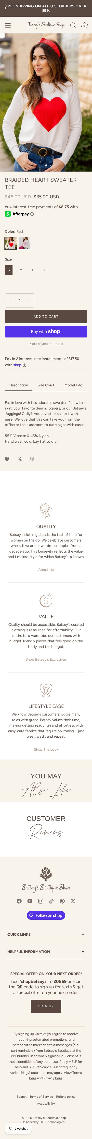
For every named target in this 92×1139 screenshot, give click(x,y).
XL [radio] (45, 270)
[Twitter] (73, 900)
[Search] (73, 26)
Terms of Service (41, 1096)
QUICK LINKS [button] (46, 934)
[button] (46, 102)
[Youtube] (29, 900)
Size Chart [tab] (46, 385)
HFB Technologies (52, 1122)
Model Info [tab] (73, 385)
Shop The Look (46, 749)
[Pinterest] (62, 900)
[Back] (6, 8)
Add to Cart (46, 316)
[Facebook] (19, 900)
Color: (14, 231)
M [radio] (21, 270)
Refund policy (66, 1096)
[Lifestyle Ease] (46, 690)
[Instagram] (40, 900)
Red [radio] (11, 243)
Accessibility (46, 1103)
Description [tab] (18, 385)
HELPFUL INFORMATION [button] (46, 952)
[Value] (46, 600)
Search (21, 1096)
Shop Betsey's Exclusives (46, 659)
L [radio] (33, 270)
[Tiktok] (51, 900)
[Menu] (7, 25)
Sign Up (46, 1006)
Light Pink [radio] (24, 243)
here (32, 1078)
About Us (46, 570)
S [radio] (9, 270)
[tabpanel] (46, 422)
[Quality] (46, 510)
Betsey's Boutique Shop (49, 1118)
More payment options (46, 344)
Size (8, 259)
